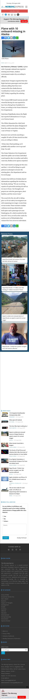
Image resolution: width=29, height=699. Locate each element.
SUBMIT (6, 538)
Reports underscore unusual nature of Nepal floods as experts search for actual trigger (13, 318)
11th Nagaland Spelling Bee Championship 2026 (17, 414)
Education (4, 613)
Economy (3, 609)
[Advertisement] (11, 363)
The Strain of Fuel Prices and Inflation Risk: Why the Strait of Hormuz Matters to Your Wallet (18, 452)
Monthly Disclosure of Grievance (11, 638)
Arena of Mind (5, 595)
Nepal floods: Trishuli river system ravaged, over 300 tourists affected (16, 470)
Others (6, 521)
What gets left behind (15, 420)
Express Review (5, 621)
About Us (5, 631)
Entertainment (5, 615)
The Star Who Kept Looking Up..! (18, 426)
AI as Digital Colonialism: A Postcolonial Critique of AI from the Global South (18, 461)
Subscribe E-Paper (14, 11)
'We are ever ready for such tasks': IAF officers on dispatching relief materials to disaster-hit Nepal (18, 490)
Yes (5, 516)
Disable (3, 607)
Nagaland (12, 417)
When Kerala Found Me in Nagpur (16, 444)
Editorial (11, 422)
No (5, 519)
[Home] (13, 6)
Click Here (24, 21)
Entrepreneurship (6, 617)
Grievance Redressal (8, 636)
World (3, 63)
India (10, 495)
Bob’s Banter (12, 428)
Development (5, 605)
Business (3, 601)
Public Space (12, 447)
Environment (4, 619)
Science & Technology (15, 483)
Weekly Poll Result (22, 537)
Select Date (4, 647)
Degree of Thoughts (7, 603)
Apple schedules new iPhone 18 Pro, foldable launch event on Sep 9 (18, 479)
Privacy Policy (6, 633)
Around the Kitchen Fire (7, 597)
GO (3, 653)
